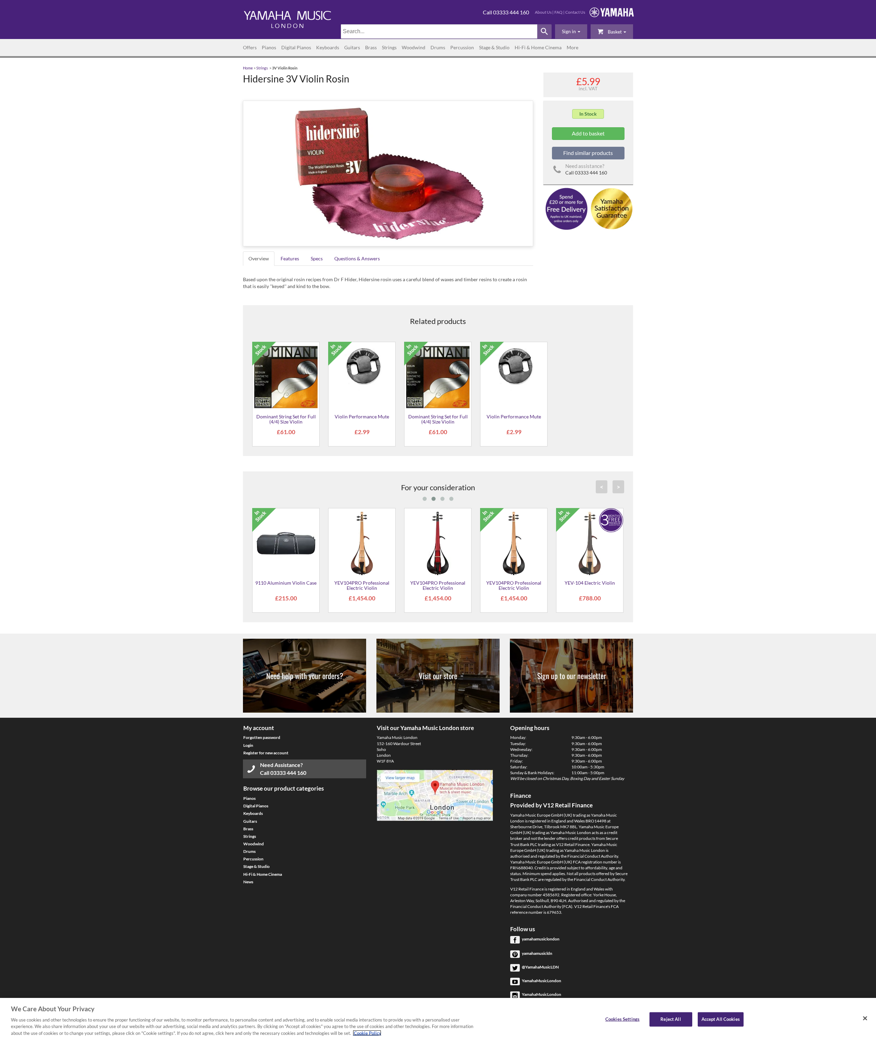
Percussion (462, 47)
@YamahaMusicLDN (540, 967)
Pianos (269, 47)
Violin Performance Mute (362, 416)
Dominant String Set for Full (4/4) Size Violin (286, 419)
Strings (389, 47)
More (572, 47)
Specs (317, 258)
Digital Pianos (296, 47)
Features (290, 258)
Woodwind (413, 47)
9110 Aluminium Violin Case (286, 583)
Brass (371, 47)
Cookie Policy (367, 1033)
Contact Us (575, 12)
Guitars (352, 47)
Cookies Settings (622, 1019)
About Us (543, 12)
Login (248, 745)
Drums (437, 47)
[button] (571, 31)
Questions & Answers (357, 258)
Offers (250, 47)
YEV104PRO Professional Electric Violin (361, 585)
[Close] (865, 1018)
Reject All (670, 1019)
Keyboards (327, 47)
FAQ (558, 12)
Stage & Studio (494, 47)
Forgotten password (261, 737)
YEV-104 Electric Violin (590, 583)
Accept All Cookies (720, 1019)
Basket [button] (615, 32)
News (248, 881)
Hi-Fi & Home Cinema (538, 47)
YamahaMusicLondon (541, 980)
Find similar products (588, 153)
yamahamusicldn (537, 953)
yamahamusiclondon (540, 938)
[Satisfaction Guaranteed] (611, 208)
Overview (258, 258)
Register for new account (265, 752)
